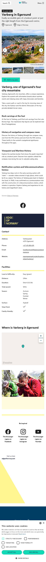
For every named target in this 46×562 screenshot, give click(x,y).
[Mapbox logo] (7, 362)
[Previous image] (5, 50)
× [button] (43, 523)
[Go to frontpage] (23, 2)
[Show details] (23, 346)
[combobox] (40, 523)
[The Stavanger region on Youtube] (38, 432)
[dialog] (23, 541)
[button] (23, 558)
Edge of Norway (12, 195)
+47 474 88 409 (28, 245)
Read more (22, 534)
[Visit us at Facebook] (23, 205)
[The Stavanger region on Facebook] (8, 432)
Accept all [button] (12, 552)
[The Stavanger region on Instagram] (23, 432)
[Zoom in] (41, 336)
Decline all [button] (33, 552)
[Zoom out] (41, 340)
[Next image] (41, 50)
